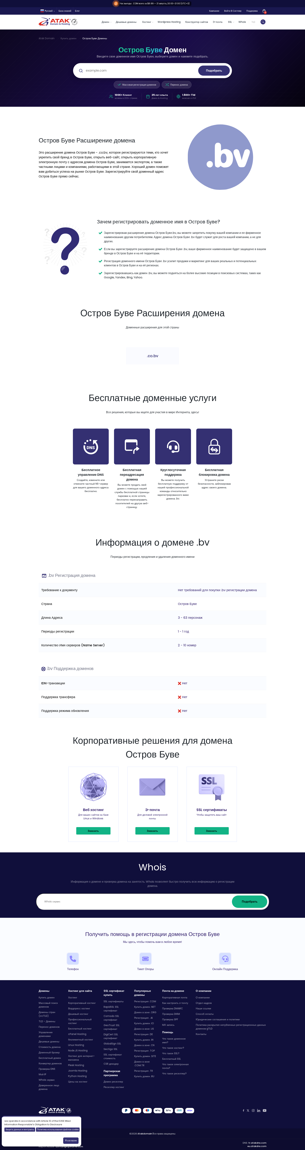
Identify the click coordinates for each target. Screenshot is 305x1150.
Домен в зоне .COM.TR (142, 1063)
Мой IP (42, 1074)
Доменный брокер (49, 1052)
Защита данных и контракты (19, 1129)
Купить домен (68, 38)
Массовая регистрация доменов (139, 84)
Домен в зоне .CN (144, 1045)
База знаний (65, 10)
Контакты (201, 1034)
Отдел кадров (204, 1003)
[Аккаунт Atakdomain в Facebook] (243, 1110)
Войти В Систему (232, 10)
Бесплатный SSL (171, 1059)
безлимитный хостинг (80, 1039)
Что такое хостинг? (173, 1048)
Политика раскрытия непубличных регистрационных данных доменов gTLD (231, 1026)
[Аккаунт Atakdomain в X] (248, 1110)
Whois (242, 22)
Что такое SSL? (170, 1053)
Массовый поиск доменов (48, 1004)
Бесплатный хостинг (80, 1028)
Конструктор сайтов (196, 22)
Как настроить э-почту (175, 1003)
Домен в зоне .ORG (145, 1012)
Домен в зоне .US (144, 1029)
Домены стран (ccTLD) (47, 1014)
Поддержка (252, 10)
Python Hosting (77, 1076)
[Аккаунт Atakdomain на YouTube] (264, 1110)
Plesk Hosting (76, 1065)
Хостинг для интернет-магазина (81, 1057)
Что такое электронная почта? (175, 1066)
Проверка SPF (170, 1019)
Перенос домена (179, 84)
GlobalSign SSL (112, 1043)
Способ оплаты (205, 1014)
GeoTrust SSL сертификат (112, 1027)
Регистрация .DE (143, 1034)
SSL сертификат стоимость (113, 1056)
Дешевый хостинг (78, 1014)
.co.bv (152, 356)
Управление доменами (46, 1034)
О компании (203, 997)
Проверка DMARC (172, 1008)
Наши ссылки (203, 1008)
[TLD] (263, 21)
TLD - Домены (47, 1021)
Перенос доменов (49, 1027)
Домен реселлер (113, 1081)
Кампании (214, 10)
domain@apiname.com (69, 1146)
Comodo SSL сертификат (111, 1018)
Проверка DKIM (171, 1014)
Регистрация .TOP (144, 1050)
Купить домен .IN (143, 1039)
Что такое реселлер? (174, 1073)
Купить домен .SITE (145, 1056)
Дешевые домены (126, 22)
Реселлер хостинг (114, 1087)
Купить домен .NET (145, 1007)
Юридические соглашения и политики (218, 1019)
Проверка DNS (47, 1069)
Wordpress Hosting (169, 22)
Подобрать (214, 70)
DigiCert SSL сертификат (111, 1036)
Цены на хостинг (77, 1081)
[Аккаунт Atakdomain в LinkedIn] (258, 1110)
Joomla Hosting (77, 1070)
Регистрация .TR (143, 1071)
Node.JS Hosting (78, 1050)
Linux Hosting (76, 1045)
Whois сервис (47, 1080)
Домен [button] (105, 22)
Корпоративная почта (174, 997)
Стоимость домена (50, 1047)
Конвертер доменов (50, 1063)
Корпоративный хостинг (82, 1003)
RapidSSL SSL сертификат (111, 1008)
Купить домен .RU (144, 1076)
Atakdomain (144, 1133)
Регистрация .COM (145, 1001)
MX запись (168, 1025)
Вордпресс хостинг (79, 1008)
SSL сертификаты (114, 1001)
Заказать (93, 831)
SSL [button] (230, 22)
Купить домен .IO (144, 1023)
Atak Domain (47, 38)
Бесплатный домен (50, 1058)
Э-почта (217, 22)
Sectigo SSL (111, 1049)
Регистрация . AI (143, 1018)
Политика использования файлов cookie (58, 1129)
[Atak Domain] (58, 21)
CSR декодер (111, 1064)
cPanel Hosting (77, 1034)
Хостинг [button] (146, 22)
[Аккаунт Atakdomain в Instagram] (253, 1110)
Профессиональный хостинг (80, 1021)
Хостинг (72, 997)
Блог (77, 10)
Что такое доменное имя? (174, 1040)
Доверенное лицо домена (49, 1087)
